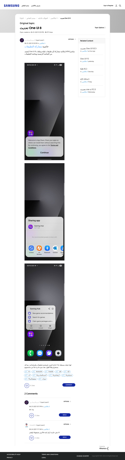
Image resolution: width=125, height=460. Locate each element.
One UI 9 (84, 59)
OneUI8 (50, 372)
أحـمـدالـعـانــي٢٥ (41, 375)
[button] (71, 39)
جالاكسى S (42, 43)
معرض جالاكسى (35, 6)
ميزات (44, 379)
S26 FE (83, 69)
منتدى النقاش (25, 6)
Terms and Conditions (50, 454)
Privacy (9, 457)
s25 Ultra (84, 79)
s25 (68, 372)
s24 (60, 372)
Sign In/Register (108, 5)
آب (29, 375)
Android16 (39, 372)
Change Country (83, 456)
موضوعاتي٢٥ (32, 379)
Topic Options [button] (99, 28)
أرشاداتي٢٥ (56, 375)
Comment (69, 385)
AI (29, 372)
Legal (44, 457)
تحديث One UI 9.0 (87, 48)
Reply (65, 415)
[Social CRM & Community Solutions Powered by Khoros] (104, 448)
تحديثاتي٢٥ (69, 375)
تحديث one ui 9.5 (87, 89)
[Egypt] (11, 5)
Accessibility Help (13, 454)
